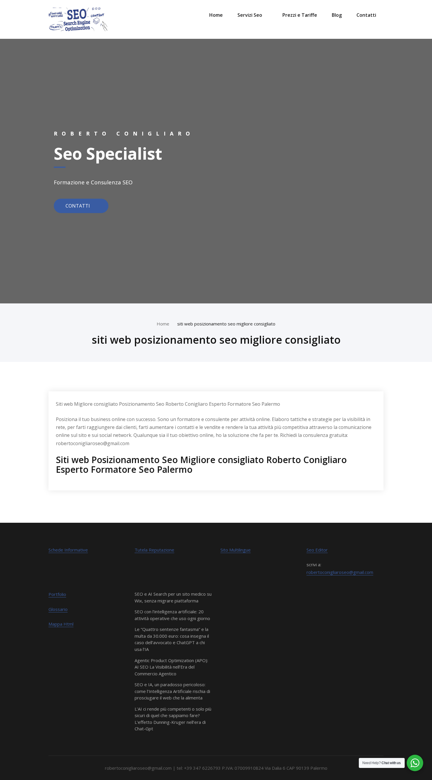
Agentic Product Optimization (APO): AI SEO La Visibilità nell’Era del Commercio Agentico (171, 667)
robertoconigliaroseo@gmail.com (340, 572)
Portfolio (57, 594)
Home (216, 15)
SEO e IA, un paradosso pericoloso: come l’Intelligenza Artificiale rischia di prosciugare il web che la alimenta (172, 691)
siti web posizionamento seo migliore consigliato (226, 324)
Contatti (366, 15)
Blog (337, 15)
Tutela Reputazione (154, 550)
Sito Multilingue (235, 550)
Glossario (58, 609)
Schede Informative (68, 550)
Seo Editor (317, 550)
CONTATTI (78, 205)
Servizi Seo (249, 15)
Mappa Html (60, 624)
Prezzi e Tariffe (299, 15)
